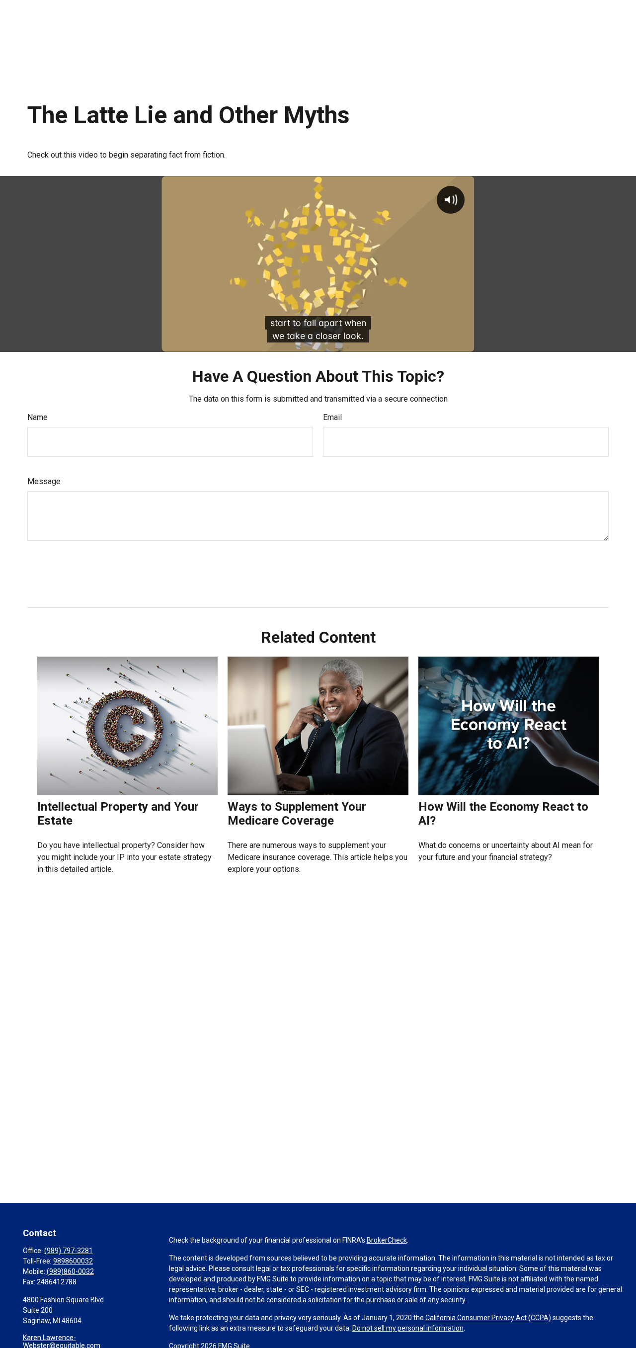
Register (551, 10)
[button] (315, 50)
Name (37, 417)
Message (44, 481)
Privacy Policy (501, 10)
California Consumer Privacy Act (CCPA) (488, 1318)
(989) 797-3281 (68, 1251)
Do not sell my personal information (408, 1328)
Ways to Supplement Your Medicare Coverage (297, 814)
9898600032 (73, 1261)
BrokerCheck (387, 1240)
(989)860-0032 (70, 1271)
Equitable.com (442, 10)
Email (332, 417)
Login (587, 10)
